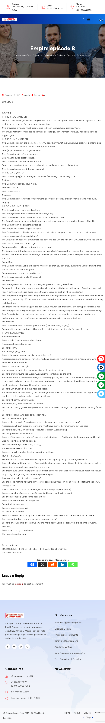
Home (67, 712)
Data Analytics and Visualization (70, 652)
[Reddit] (52, 564)
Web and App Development (68, 622)
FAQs (88, 717)
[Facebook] (32, 564)
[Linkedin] (62, 564)
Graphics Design (63, 628)
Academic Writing (63, 646)
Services (87, 712)
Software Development (66, 640)
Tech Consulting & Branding (68, 659)
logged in (19, 583)
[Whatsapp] (73, 564)
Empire (37, 95)
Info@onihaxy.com (55, 8)
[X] (42, 564)
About (77, 712)
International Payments (66, 634)
